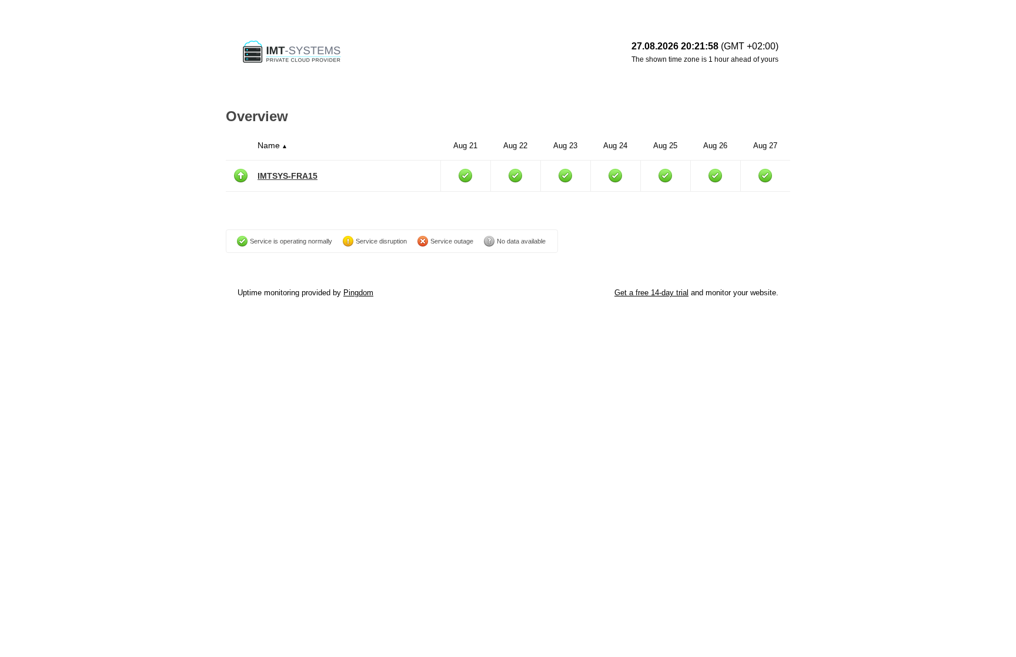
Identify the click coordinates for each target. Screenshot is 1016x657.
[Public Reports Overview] (385, 53)
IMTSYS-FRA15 (287, 176)
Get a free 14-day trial (651, 292)
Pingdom (358, 292)
